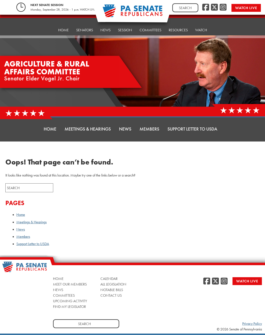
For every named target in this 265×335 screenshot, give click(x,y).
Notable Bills (111, 289)
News (105, 30)
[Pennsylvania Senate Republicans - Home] (132, 13)
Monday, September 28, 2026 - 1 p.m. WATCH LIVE (62, 9)
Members (149, 129)
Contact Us (111, 295)
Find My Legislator (69, 306)
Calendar (109, 278)
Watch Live (246, 7)
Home (63, 30)
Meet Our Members (70, 284)
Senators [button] (84, 30)
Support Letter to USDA (192, 129)
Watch (201, 30)
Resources (178, 30)
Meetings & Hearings (88, 129)
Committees (150, 30)
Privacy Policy (252, 323)
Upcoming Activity (70, 301)
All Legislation (113, 284)
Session (125, 30)
